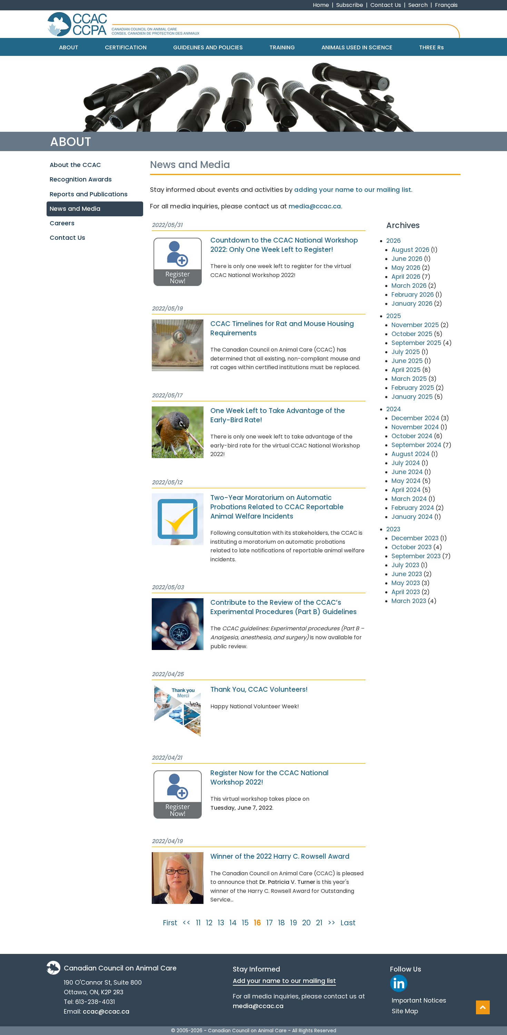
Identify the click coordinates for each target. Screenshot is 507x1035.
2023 (393, 529)
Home (321, 5)
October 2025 (412, 334)
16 (257, 923)
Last (348, 923)
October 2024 (412, 436)
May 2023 (405, 583)
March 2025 (409, 379)
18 (281, 923)
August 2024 (410, 454)
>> (331, 923)
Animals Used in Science (356, 47)
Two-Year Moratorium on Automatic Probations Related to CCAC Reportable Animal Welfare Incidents (277, 507)
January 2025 (412, 397)
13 (221, 923)
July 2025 (405, 352)
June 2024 (407, 472)
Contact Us (385, 5)
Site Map (405, 1011)
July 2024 (405, 463)
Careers (62, 223)
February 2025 (412, 388)
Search (418, 5)
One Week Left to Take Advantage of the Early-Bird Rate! (277, 415)
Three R (431, 47)
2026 (393, 241)
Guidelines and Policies (208, 47)
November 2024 (415, 427)
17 (269, 923)
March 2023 (408, 601)
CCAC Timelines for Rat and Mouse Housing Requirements (282, 328)
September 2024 (416, 445)
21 (319, 923)
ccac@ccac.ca (106, 1011)
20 (306, 923)
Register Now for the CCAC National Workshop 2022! (269, 777)
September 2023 (416, 556)
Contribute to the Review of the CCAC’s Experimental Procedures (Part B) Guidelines (283, 607)
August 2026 (410, 250)
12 (209, 923)
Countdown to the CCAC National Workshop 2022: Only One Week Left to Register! (284, 245)
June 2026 (407, 259)
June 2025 (407, 361)
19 (293, 923)
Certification (126, 47)
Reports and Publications (89, 194)
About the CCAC (75, 165)
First (170, 923)
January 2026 (412, 303)
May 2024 (406, 481)
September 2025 (416, 343)
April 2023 (405, 592)
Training (282, 47)
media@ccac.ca (315, 206)
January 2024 (412, 517)
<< (186, 923)
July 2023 (405, 565)
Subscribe (349, 5)
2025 (393, 316)
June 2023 (406, 574)
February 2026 (412, 294)
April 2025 (406, 370)
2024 (393, 409)
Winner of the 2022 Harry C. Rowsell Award (279, 856)
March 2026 (409, 286)
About (68, 47)
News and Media (75, 209)
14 (233, 923)
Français (446, 5)
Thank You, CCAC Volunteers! (259, 689)
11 (198, 923)
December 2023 (415, 538)
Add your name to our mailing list (284, 981)
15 (245, 923)
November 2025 (415, 325)
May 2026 (405, 268)
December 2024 (415, 418)
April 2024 (406, 490)
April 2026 (405, 277)
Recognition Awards (81, 179)
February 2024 (412, 508)
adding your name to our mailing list (352, 189)
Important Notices (419, 1000)
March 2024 (409, 499)
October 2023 (411, 547)
